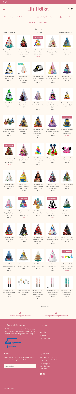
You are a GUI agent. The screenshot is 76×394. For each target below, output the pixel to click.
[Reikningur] (67, 9)
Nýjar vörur (43, 22)
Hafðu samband (45, 338)
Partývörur (20, 17)
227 (37, 307)
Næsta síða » (45, 307)
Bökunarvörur (8, 17)
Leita (41, 329)
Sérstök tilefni (42, 17)
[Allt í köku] (38, 9)
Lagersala (32, 22)
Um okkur (43, 332)
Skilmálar (43, 335)
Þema (52, 17)
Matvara (30, 17)
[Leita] (4, 9)
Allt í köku (11, 388)
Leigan (70, 17)
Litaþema (61, 17)
